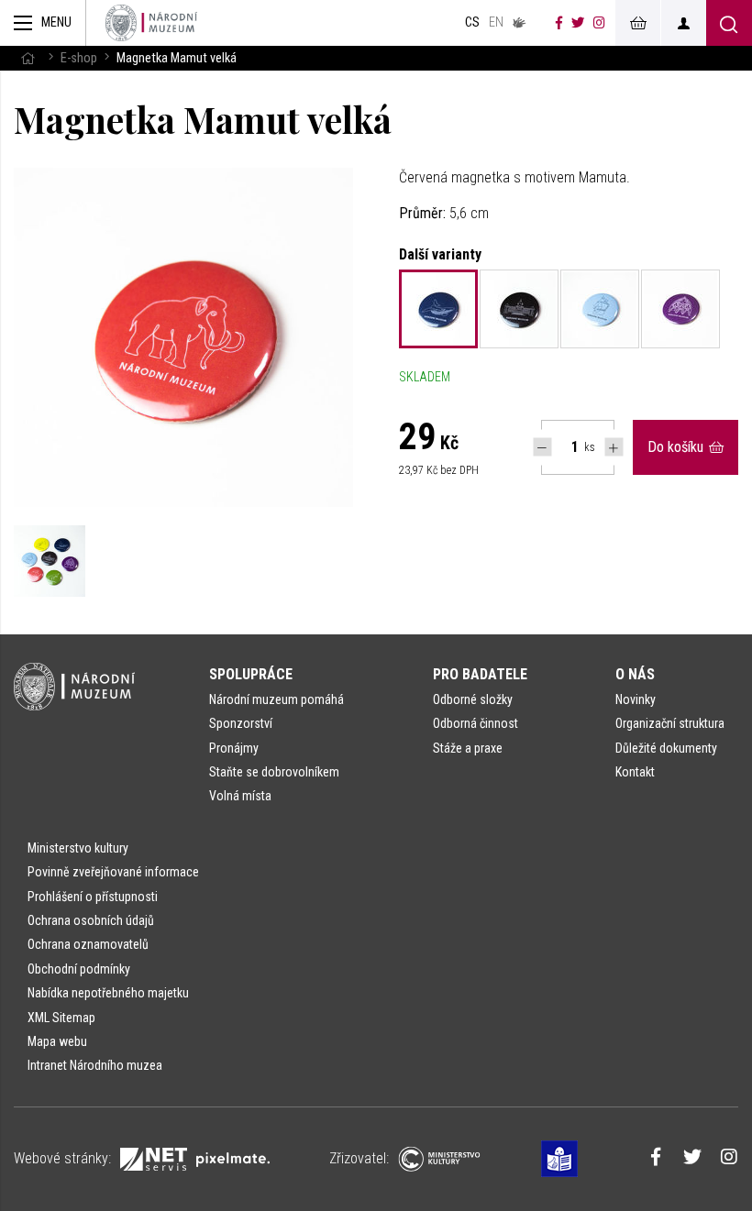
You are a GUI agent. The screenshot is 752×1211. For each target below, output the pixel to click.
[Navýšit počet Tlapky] (614, 447)
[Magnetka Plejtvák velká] (438, 309)
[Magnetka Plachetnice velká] (599, 309)
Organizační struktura (669, 723)
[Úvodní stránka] (151, 23)
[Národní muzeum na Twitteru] (578, 23)
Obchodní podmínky (79, 969)
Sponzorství (240, 723)
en (496, 22)
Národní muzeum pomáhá (276, 699)
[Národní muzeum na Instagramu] (599, 23)
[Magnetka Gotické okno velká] (680, 309)
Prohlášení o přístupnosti (93, 896)
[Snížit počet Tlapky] (542, 447)
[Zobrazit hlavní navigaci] (43, 23)
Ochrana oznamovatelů (88, 944)
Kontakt (635, 772)
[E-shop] (637, 23)
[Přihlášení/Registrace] (683, 23)
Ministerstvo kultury (78, 848)
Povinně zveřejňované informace (113, 871)
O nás (635, 674)
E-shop (79, 58)
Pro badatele (480, 674)
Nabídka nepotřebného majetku (108, 992)
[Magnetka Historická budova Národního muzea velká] (519, 309)
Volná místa (240, 795)
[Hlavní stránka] (27, 58)
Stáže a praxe (468, 748)
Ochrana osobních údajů (91, 920)
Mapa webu (57, 1041)
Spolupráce (251, 674)
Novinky (635, 699)
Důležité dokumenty (666, 748)
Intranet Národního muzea (95, 1065)
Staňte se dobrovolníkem (274, 772)
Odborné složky (473, 699)
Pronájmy (234, 748)
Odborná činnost (475, 723)
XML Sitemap (61, 1017)
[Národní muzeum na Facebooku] (559, 23)
